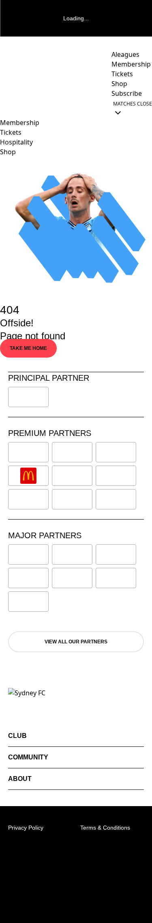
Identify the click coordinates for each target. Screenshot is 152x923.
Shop (8, 151)
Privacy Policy (25, 827)
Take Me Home (28, 348)
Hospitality (16, 142)
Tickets (10, 132)
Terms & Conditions (105, 827)
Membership (19, 122)
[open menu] (6, 108)
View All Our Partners (76, 642)
